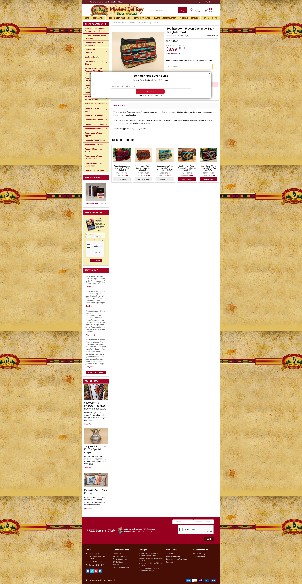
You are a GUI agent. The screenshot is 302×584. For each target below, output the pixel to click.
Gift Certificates (142, 18)
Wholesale (116, 565)
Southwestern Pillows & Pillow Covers (95, 44)
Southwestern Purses (94, 120)
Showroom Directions (121, 568)
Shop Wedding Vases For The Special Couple (95, 449)
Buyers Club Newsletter (165, 18)
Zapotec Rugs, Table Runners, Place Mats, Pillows (94, 71)
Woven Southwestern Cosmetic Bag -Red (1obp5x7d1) (122, 168)
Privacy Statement (173, 556)
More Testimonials (96, 372)
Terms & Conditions (120, 559)
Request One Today (95, 204)
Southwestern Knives (94, 129)
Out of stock (121, 179)
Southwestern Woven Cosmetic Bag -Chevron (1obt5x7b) (187, 168)
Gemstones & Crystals (94, 124)
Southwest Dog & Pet (94, 145)
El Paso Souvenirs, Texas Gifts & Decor (95, 37)
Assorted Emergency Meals (94, 150)
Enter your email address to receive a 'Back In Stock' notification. (190, 61)
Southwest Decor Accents (92, 51)
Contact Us (98, 18)
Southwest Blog (199, 554)
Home (86, 18)
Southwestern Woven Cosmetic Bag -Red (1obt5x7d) (143, 168)
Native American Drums (95, 104)
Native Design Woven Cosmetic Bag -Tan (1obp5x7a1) (208, 168)
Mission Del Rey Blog (189, 18)
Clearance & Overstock (94, 170)
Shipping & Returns (120, 556)
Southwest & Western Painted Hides (94, 157)
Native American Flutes (94, 115)
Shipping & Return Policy (118, 18)
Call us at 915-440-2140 (98, 565)
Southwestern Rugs (93, 57)
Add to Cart (187, 179)
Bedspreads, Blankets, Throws (94, 62)
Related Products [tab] (123, 140)
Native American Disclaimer (176, 559)
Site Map (169, 562)
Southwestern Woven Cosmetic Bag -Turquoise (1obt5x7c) (165, 168)
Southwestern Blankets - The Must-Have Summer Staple (95, 405)
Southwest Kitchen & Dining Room (93, 164)
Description (119, 106)
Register (198, 11)
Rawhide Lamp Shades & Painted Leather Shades (95, 30)
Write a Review (212, 36)
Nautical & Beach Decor (95, 140)
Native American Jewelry (92, 109)
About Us (169, 554)
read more (88, 424)
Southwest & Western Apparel (94, 134)
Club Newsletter (199, 556)
